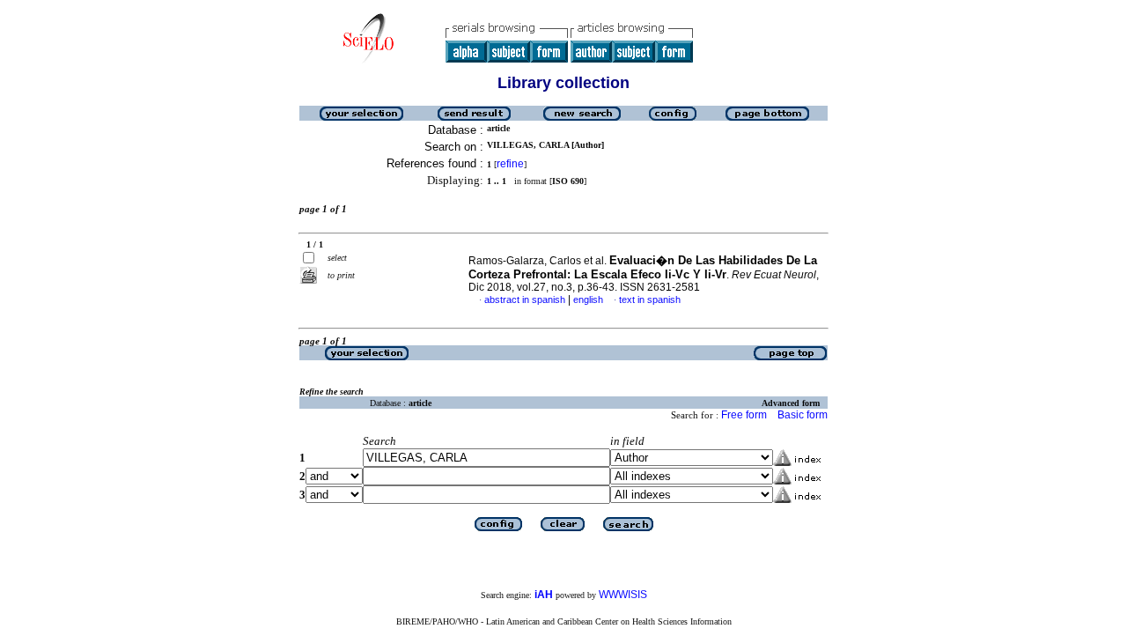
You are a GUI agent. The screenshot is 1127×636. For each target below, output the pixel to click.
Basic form (802, 415)
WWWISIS (623, 594)
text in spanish (650, 299)
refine (510, 164)
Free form (744, 415)
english (588, 299)
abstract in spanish (524, 299)
